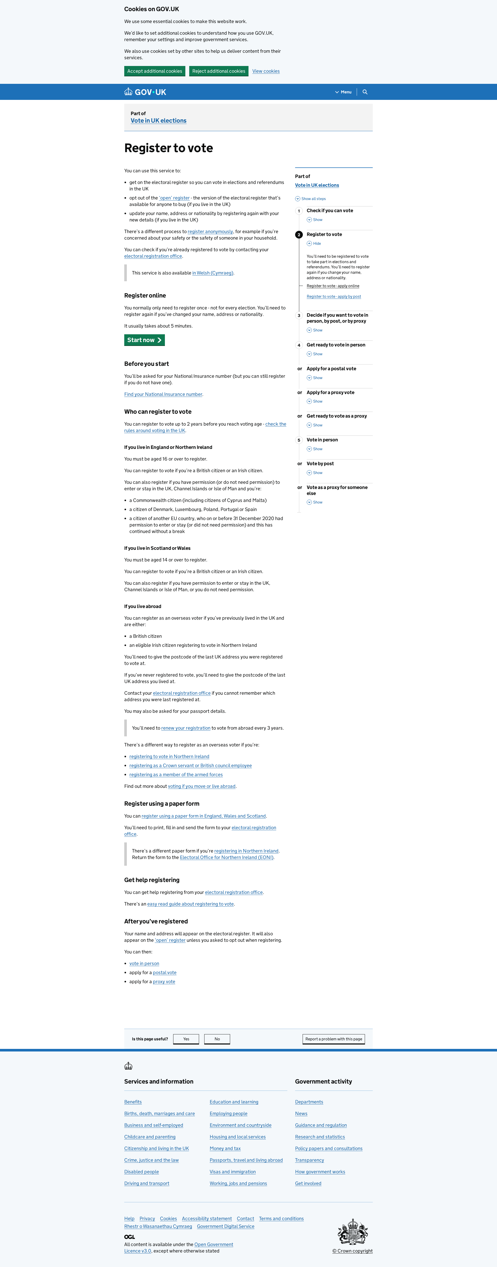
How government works (320, 1172)
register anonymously (210, 231)
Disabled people (141, 1172)
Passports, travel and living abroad (246, 1160)
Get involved (308, 1183)
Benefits (133, 1102)
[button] (144, 339)
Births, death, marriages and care (159, 1113)
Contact (245, 1218)
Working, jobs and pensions (238, 1183)
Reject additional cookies (218, 71)
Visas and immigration (233, 1172)
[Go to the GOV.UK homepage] (145, 92)
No (222, 1038)
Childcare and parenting (150, 1137)
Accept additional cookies (154, 71)
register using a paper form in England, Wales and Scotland (204, 816)
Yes (191, 1038)
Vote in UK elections (159, 120)
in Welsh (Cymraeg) (212, 273)
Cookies (168, 1218)
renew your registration (185, 728)
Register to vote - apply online (333, 285)
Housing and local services (238, 1137)
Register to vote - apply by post (334, 296)
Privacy (147, 1218)
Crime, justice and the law (151, 1160)
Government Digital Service (225, 1226)
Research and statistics (320, 1137)
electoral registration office (153, 256)
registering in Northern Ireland (246, 851)
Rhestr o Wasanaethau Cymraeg (158, 1226)
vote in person (144, 963)
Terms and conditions (281, 1218)
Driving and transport (146, 1183)
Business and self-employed (153, 1125)
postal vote (165, 972)
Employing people (228, 1113)
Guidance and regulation (321, 1125)
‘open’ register (174, 198)
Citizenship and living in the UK (156, 1148)
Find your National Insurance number (163, 394)
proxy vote (164, 981)
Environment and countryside (241, 1125)
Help (129, 1218)
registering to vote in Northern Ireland (169, 756)
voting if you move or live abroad (202, 786)
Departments (309, 1102)
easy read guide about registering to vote (190, 904)
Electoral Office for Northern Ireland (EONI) (226, 857)
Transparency (309, 1160)
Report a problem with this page (333, 1038)
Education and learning (234, 1102)
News (301, 1113)
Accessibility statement (207, 1218)
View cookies (266, 71)
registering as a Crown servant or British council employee (190, 765)
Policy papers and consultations (329, 1148)
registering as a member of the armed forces (176, 774)
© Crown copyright (352, 1251)
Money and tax (225, 1148)
